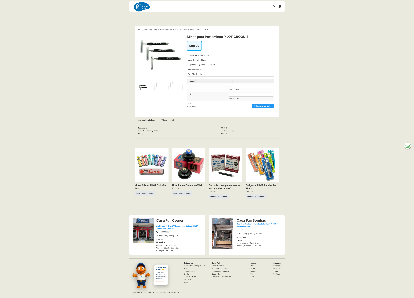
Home (139, 30)
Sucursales (216, 274)
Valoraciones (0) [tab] (168, 120)
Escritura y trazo (190, 277)
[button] (180, 34)
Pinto (251, 279)
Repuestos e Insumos (168, 30)
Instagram (277, 268)
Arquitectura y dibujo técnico (195, 266)
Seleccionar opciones (144, 193)
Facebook (277, 266)
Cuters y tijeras (189, 271)
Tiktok (275, 271)
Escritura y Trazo (150, 30)
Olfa (250, 274)
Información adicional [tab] (146, 120)
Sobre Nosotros (218, 266)
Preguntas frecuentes (220, 271)
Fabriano (252, 271)
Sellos (186, 282)
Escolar (186, 274)
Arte (185, 268)
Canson (252, 268)
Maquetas (187, 279)
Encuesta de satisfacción (221, 277)
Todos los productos (220, 268)
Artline (252, 266)
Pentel (251, 277)
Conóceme (161, 282)
